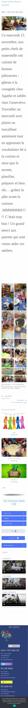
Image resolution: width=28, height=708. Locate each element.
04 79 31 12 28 (5, 657)
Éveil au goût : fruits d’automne (14, 458)
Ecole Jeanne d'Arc (8, 386)
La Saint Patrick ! (14, 480)
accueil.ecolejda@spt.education (9, 695)
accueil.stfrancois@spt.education (9, 677)
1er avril (14, 432)
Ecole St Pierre (7, 384)
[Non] (26, 702)
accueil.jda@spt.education (8, 659)
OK (14, 705)
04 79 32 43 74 (5, 675)
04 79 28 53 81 (5, 693)
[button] (14, 513)
